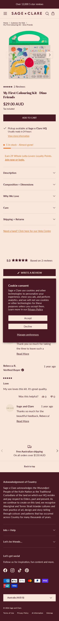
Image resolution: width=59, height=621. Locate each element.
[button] (53, 13)
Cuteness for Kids (18, 23)
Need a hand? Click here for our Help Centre (27, 230)
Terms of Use (8, 613)
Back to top (29, 466)
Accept (28, 318)
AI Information (37, 613)
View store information (18, 136)
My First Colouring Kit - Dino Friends (18, 25)
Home (5, 23)
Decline (28, 326)
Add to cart (29, 117)
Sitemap (49, 613)
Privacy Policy (35, 309)
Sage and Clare (15, 608)
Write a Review (32, 273)
